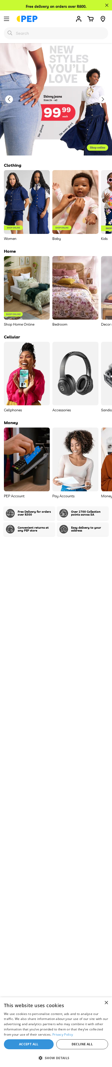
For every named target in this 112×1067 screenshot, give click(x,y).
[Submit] (10, 32)
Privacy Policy (62, 1034)
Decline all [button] (82, 1044)
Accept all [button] (29, 1044)
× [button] (106, 1003)
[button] (90, 19)
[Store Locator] (103, 19)
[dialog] (56, 1032)
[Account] (78, 18)
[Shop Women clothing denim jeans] (56, 99)
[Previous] (11, 99)
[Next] (105, 99)
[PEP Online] (27, 18)
